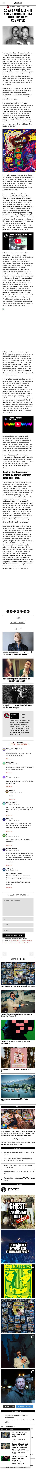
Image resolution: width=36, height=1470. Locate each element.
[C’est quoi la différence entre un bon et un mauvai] (18, 1246)
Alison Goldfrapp (14, 463)
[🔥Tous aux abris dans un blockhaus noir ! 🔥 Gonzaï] (18, 1281)
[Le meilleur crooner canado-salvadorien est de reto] (18, 1351)
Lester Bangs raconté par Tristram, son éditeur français (17, 706)
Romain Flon (16, 6)
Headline (14, 622)
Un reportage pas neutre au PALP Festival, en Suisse (16, 1100)
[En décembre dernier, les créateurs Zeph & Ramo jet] (18, 1316)
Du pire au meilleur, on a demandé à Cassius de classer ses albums (17, 653)
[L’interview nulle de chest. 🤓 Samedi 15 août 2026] (18, 1212)
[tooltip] (7, 611)
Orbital (21, 622)
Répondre (9, 759)
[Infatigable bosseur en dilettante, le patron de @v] (18, 1386)
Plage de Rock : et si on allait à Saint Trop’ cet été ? (16, 1070)
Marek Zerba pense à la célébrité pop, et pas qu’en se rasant (16, 680)
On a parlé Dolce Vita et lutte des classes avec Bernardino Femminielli (16, 1015)
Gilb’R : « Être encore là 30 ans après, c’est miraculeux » (15, 1042)
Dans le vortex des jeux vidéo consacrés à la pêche (18, 986)
